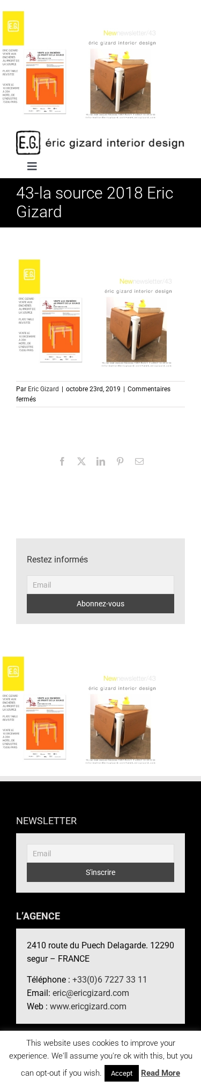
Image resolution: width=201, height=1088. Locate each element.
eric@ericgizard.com (91, 993)
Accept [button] (121, 1073)
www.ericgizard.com (88, 1006)
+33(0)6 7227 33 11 (109, 980)
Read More (160, 1073)
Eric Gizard (43, 389)
